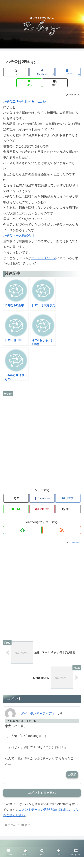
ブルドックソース (43, 258)
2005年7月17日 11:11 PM (21, 721)
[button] (54, 82)
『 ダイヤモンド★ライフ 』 (35, 713)
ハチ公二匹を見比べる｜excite (24, 101)
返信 (74, 774)
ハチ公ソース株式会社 (18, 235)
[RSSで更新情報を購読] (61, 530)
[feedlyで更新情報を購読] (22, 530)
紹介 (9, 393)
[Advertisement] (42, 441)
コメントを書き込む (42, 792)
